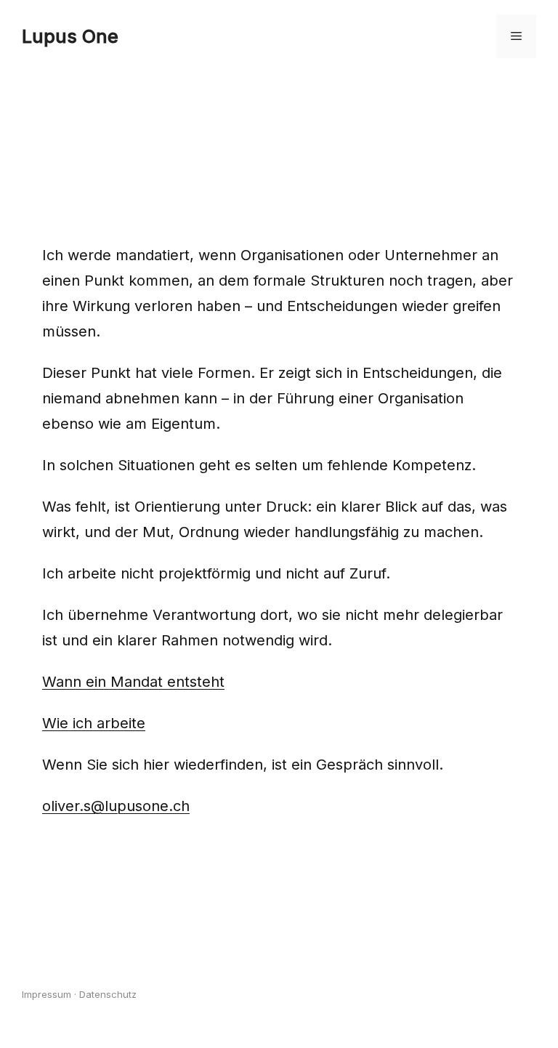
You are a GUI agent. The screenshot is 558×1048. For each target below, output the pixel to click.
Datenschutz (108, 994)
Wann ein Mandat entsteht (133, 681)
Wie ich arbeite (93, 723)
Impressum (46, 994)
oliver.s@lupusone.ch (116, 806)
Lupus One (70, 36)
